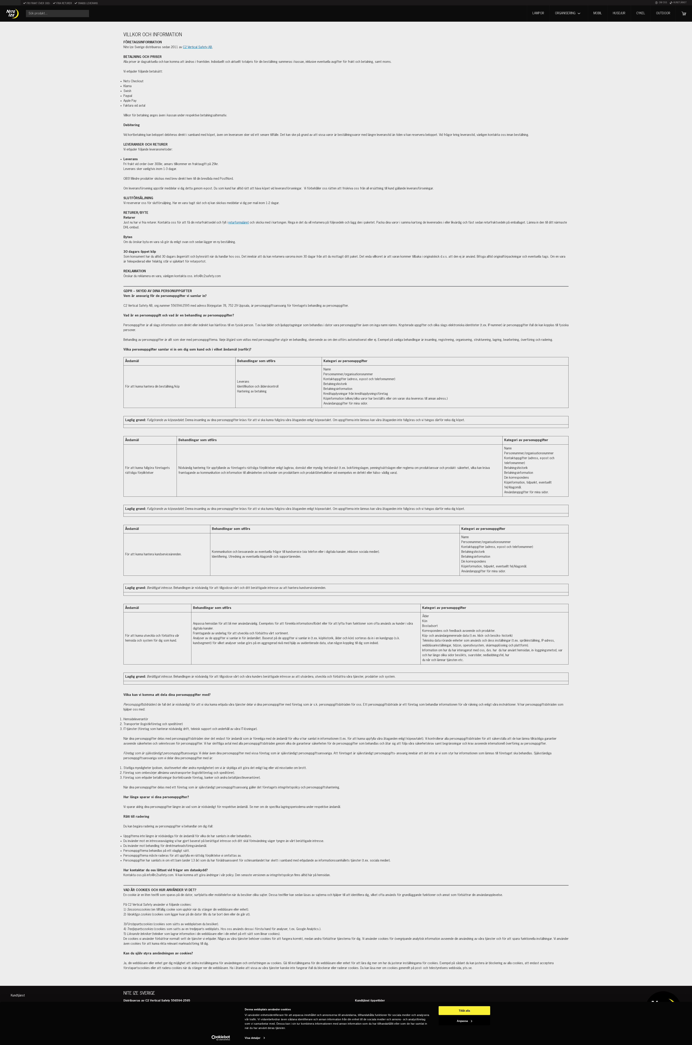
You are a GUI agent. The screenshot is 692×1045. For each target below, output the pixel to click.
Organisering (565, 13)
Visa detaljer (252, 1037)
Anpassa (462, 1020)
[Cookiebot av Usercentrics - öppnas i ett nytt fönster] (221, 1038)
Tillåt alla (464, 1010)
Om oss (663, 3)
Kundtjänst (680, 3)
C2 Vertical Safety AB (197, 47)
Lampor (538, 13)
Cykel (640, 13)
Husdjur (619, 13)
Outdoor (663, 13)
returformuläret (238, 222)
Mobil (597, 13)
